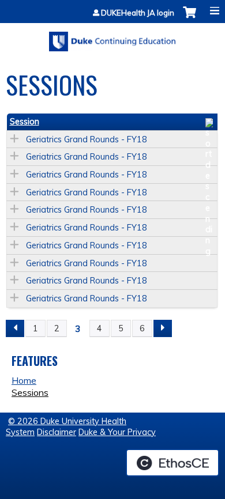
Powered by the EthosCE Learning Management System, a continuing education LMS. (172, 463)
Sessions (30, 392)
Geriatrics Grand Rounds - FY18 (86, 139)
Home (24, 380)
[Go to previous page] (15, 328)
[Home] (112, 37)
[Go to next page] (162, 328)
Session (24, 121)
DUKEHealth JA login (137, 13)
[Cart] (189, 18)
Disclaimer (56, 432)
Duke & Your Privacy (117, 432)
